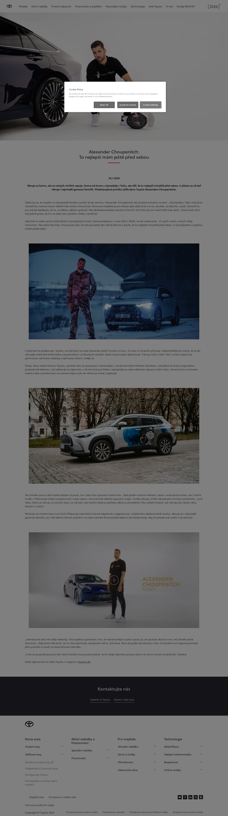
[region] (115, 97)
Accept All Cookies (127, 105)
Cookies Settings (150, 105)
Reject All (104, 105)
